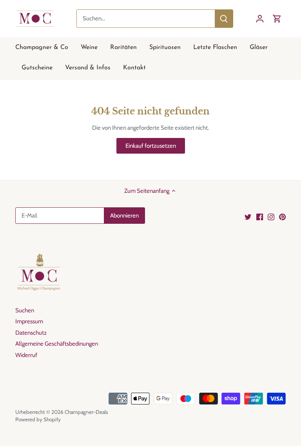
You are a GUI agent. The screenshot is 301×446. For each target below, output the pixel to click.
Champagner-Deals (86, 412)
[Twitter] (248, 216)
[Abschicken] (224, 18)
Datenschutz (31, 332)
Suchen (24, 310)
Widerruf (26, 355)
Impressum (29, 321)
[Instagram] (271, 216)
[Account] (259, 18)
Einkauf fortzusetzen (150, 145)
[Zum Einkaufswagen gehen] (277, 18)
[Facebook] (259, 216)
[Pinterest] (282, 216)
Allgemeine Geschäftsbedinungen (56, 343)
